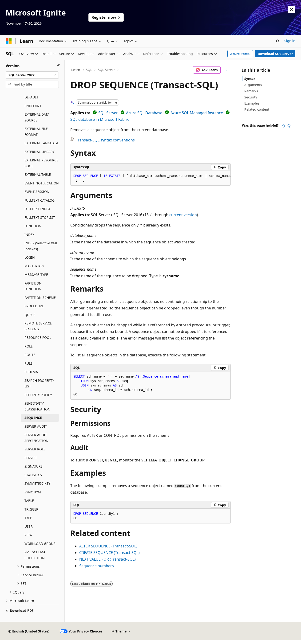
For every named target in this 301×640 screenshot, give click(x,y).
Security (250, 97)
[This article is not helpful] (289, 126)
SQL (89, 69)
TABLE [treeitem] (29, 500)
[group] (150, 178)
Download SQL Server (275, 53)
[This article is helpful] (283, 126)
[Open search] (277, 41)
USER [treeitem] (28, 526)
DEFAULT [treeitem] (31, 97)
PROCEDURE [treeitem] (34, 306)
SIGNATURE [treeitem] (33, 466)
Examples (251, 103)
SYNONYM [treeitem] (32, 492)
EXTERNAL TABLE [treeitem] (37, 174)
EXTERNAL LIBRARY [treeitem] (39, 151)
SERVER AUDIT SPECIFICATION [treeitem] (36, 438)
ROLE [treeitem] (28, 346)
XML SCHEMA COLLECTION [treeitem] (34, 555)
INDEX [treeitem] (29, 234)
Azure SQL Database (144, 112)
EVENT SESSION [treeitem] (36, 191)
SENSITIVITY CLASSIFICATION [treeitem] (37, 406)
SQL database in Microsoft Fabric (99, 119)
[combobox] (32, 75)
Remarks (251, 91)
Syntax (249, 78)
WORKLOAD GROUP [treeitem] (39, 543)
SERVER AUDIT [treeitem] (35, 426)
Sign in (289, 41)
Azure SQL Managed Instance (196, 112)
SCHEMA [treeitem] (31, 372)
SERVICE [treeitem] (30, 458)
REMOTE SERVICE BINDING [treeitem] (38, 326)
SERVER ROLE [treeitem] (34, 449)
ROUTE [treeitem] (29, 354)
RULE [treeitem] (28, 363)
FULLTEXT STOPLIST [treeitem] (39, 217)
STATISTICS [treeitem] (33, 475)
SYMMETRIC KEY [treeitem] (37, 483)
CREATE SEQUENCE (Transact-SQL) (109, 552)
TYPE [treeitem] (28, 517)
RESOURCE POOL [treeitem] (37, 337)
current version (183, 214)
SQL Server (106, 69)
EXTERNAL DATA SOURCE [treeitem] (36, 117)
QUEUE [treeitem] (30, 314)
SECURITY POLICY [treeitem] (38, 395)
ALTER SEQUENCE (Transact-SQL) (108, 546)
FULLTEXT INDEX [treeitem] (37, 209)
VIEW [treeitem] (28, 535)
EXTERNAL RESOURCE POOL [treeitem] (41, 163)
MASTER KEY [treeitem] (34, 266)
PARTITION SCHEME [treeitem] (40, 297)
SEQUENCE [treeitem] (33, 417)
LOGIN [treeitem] (29, 257)
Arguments (253, 84)
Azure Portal (240, 53)
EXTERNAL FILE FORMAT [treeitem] (36, 131)
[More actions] (226, 70)
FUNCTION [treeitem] (32, 226)
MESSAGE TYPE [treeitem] (36, 274)
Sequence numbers (96, 565)
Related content (256, 109)
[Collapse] (58, 66)
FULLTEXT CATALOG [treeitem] (39, 200)
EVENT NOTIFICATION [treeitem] (41, 183)
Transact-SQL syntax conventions (105, 140)
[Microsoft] (9, 41)
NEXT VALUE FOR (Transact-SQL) (107, 559)
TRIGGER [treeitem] (31, 509)
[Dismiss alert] (291, 9)
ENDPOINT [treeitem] (32, 106)
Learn (75, 69)
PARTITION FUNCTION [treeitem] (33, 286)
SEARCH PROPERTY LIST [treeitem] (39, 383)
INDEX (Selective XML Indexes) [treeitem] (41, 246)
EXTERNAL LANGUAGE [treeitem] (41, 143)
